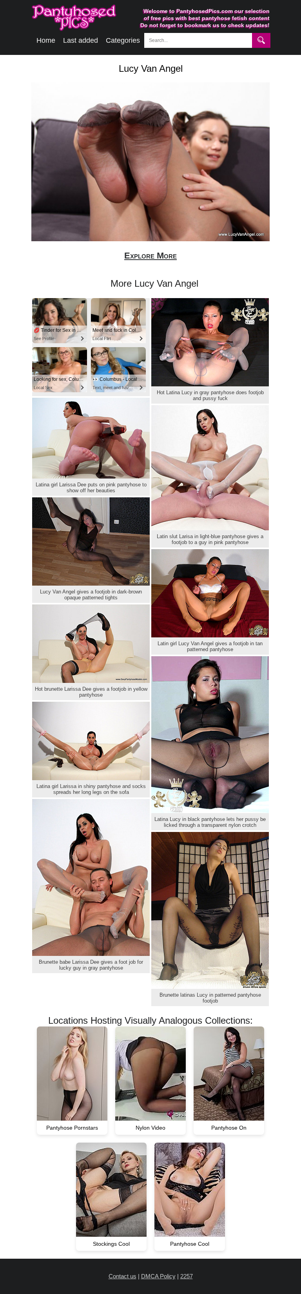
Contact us (122, 1276)
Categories (123, 40)
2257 (186, 1276)
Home (45, 40)
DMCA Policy (158, 1276)
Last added (80, 40)
